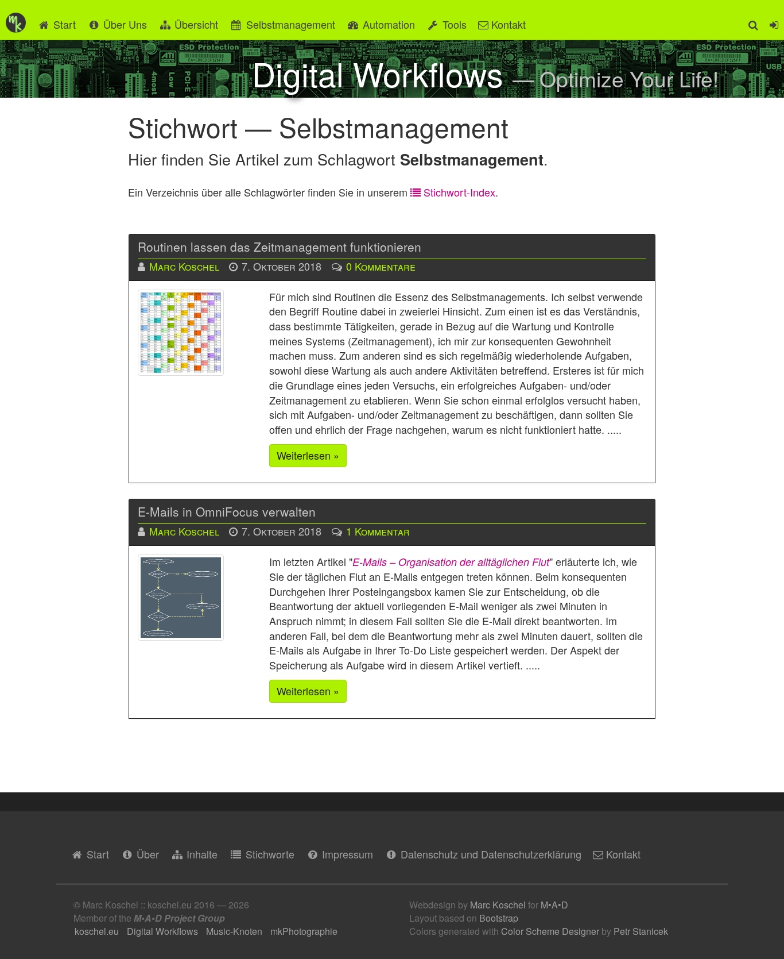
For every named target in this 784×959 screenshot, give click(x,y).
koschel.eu (97, 931)
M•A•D (554, 904)
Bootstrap (498, 918)
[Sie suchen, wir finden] (753, 20)
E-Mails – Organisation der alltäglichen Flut (450, 561)
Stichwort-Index (458, 191)
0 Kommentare (381, 266)
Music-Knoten (234, 931)
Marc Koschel (184, 266)
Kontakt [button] (507, 24)
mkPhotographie (303, 931)
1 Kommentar (378, 530)
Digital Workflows (162, 931)
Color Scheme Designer (550, 931)
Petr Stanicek (641, 931)
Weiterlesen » (308, 455)
